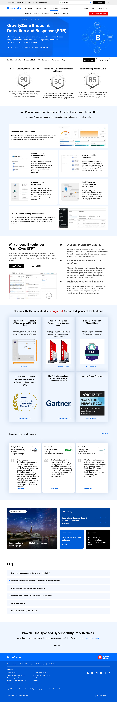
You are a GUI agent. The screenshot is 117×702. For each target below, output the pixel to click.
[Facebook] (88, 673)
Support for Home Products (40, 673)
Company (39, 689)
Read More (85, 517)
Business (14, 20)
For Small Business (26, 664)
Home (8, 20)
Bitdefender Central (12, 673)
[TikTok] (109, 673)
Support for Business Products (41, 675)
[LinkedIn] (97, 673)
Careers (35, 680)
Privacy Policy (23, 689)
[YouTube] (101, 673)
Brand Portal (10, 683)
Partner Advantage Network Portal (16, 680)
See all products (93, 638)
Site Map (31, 689)
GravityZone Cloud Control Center (16, 675)
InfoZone (35, 683)
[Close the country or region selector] (108, 2)
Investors (35, 678)
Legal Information (12, 689)
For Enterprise (40, 664)
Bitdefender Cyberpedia (13, 678)
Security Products (24, 20)
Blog (93, 8)
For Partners (52, 664)
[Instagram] (105, 673)
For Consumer (11, 664)
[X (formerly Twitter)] (92, 673)
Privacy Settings (57, 689)
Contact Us (48, 689)
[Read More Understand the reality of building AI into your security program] (32, 528)
